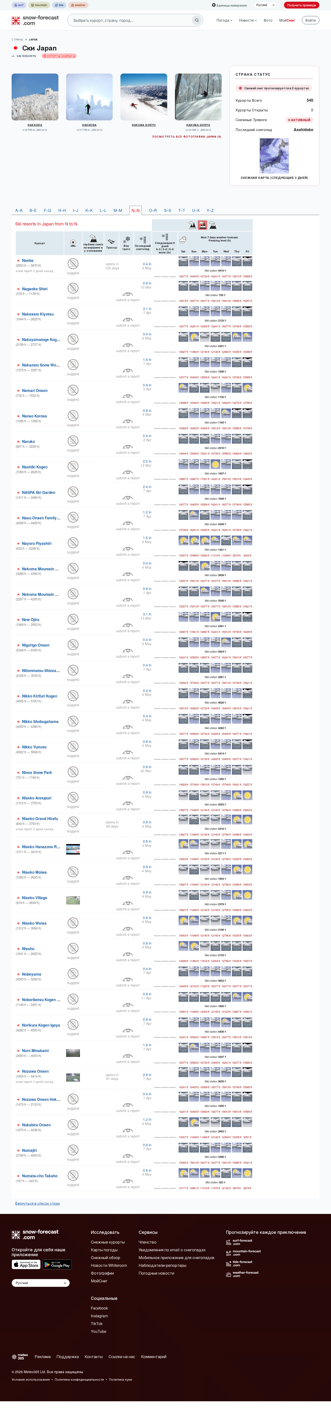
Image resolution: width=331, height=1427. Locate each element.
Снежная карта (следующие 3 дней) (274, 177)
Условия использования (31, 1379)
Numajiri (29, 1150)
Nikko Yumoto (34, 747)
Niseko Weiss (34, 923)
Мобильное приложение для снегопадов (176, 1257)
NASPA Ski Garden (38, 492)
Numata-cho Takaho (39, 1175)
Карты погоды (104, 1250)
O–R (153, 210)
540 (310, 100)
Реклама (43, 1356)
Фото (268, 20)
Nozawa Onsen (35, 1071)
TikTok (96, 1323)
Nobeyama (31, 974)
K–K (89, 210)
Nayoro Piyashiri (36, 543)
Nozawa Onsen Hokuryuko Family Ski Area (60, 1099)
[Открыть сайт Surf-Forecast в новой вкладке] (19, 5)
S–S (167, 210)
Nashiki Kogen (34, 467)
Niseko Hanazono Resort (44, 846)
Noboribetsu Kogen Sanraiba (47, 999)
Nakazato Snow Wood (41, 365)
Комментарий (153, 1356)
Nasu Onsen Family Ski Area (47, 518)
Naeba (27, 260)
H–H (62, 210)
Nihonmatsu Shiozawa (41, 670)
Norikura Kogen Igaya (41, 1025)
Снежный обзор (105, 1257)
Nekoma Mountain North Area (48, 569)
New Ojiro (30, 619)
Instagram (99, 1316)
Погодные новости (156, 1273)
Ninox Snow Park (37, 772)
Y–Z (210, 210)
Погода (223, 20)
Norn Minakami (35, 1050)
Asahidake (303, 129)
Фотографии (102, 1273)
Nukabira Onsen (36, 1125)
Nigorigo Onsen (35, 645)
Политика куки (120, 1379)
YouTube (98, 1331)
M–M (118, 210)
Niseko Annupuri (36, 798)
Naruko (28, 441)
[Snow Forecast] (34, 20)
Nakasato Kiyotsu (38, 314)
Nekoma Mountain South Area (48, 594)
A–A (18, 210)
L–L (103, 210)
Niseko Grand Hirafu (40, 818)
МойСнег (99, 1281)
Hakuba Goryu (144, 125)
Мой (287, 20)
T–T (181, 210)
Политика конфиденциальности (79, 1379)
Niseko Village (34, 897)
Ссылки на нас (122, 1356)
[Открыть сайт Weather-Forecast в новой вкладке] (78, 5)
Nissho (28, 948)
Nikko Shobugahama (40, 721)
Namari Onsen (34, 390)
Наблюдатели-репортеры (162, 1265)
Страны (17, 39)
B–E (33, 210)
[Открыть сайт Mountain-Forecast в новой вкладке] (39, 5)
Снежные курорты (108, 1242)
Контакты (94, 1356)
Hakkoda (35, 125)
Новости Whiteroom (109, 1265)
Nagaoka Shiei (34, 288)
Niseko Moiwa (34, 872)
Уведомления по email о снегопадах (172, 1250)
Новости (246, 20)
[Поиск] (197, 20)
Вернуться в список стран (37, 1203)
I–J (75, 210)
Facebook (99, 1308)
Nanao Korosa (34, 416)
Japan (33, 39)
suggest (73, 272)
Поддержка (67, 1356)
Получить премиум (301, 5)
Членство (148, 1242)
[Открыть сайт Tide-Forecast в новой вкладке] (59, 5)
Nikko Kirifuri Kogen (39, 696)
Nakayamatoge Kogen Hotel (46, 339)
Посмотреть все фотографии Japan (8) (187, 136)
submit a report (128, 299)
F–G (47, 210)
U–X (195, 210)
